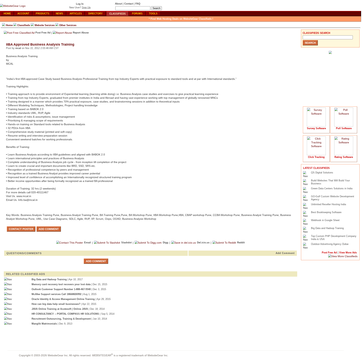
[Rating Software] (343, 154)
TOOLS (153, 13)
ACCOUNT (23, 13)
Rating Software (343, 157)
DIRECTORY (95, 13)
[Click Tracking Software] (316, 154)
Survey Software (316, 128)
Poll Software (344, 128)
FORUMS (137, 13)
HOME (7, 13)
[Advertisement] (329, 78)
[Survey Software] (316, 125)
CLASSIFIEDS (117, 13)
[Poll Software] (343, 125)
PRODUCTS (42, 13)
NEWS (59, 13)
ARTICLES (76, 13)
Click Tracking (316, 157)
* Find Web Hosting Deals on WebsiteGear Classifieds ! (181, 18)
